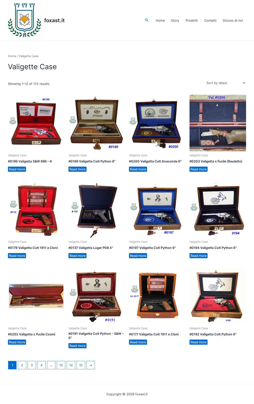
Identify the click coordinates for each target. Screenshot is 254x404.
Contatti (210, 20)
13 (61, 365)
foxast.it (54, 20)
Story (175, 20)
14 (71, 365)
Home (160, 20)
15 (81, 365)
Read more (17, 169)
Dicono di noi (233, 20)
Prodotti (192, 20)
